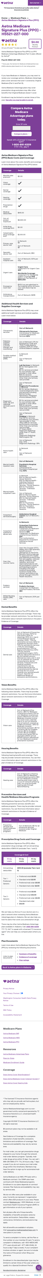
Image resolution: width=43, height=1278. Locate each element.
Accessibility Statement (12, 1015)
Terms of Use (8, 1005)
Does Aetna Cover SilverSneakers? (16, 1075)
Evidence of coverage (28, 957)
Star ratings (24, 960)
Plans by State (8, 1058)
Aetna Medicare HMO (11, 1038)
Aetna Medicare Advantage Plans (16, 1054)
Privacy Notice (8, 988)
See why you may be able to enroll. (19, 100)
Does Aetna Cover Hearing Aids (15, 1083)
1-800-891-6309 (21, 144)
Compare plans (21, 134)
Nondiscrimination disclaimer (14, 1270)
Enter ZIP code (21, 124)
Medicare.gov (15, 1202)
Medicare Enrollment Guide (13, 1062)
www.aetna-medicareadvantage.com (21, 1230)
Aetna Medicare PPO (11, 1042)
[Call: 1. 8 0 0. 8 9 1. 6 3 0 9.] (39, 1267)
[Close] (38, 1274)
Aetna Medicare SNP (11, 1033)
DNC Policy (7, 1010)
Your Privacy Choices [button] (11, 993)
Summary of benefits (27, 954)
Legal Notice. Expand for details (17, 1275)
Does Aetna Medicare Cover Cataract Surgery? (21, 1079)
